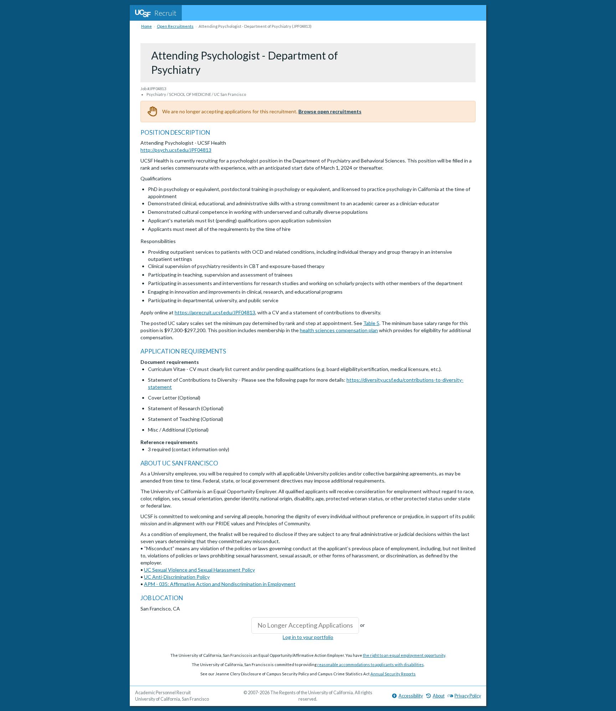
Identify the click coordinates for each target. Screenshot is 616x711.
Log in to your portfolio (308, 637)
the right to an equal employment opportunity (404, 655)
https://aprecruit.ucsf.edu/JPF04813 (215, 312)
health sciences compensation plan (339, 330)
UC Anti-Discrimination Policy (177, 577)
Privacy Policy (468, 696)
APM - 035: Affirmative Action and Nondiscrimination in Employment (220, 584)
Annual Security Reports (393, 673)
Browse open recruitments (329, 111)
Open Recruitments (175, 26)
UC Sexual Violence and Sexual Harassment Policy (199, 570)
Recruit (165, 13)
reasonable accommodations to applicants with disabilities (370, 664)
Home (146, 26)
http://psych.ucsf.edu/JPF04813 (175, 150)
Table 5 (371, 323)
